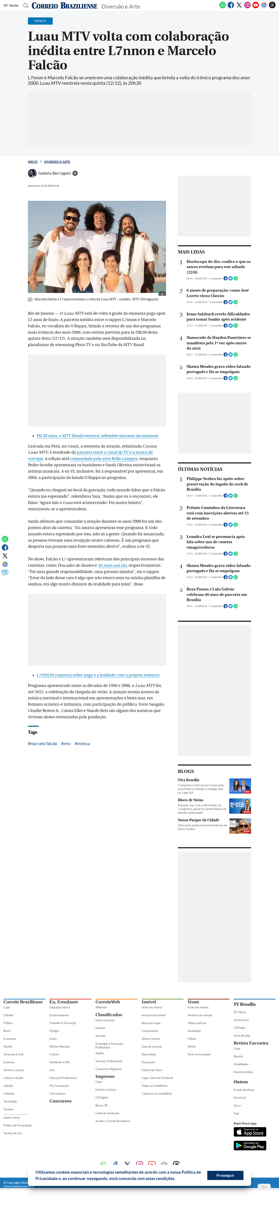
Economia (9, 1038)
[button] (177, 1179)
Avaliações (194, 1031)
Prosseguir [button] (225, 1175)
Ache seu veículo (198, 1007)
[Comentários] (5, 574)
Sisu (51, 1070)
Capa (6, 1007)
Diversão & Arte (13, 1054)
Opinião (8, 1085)
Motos (192, 1046)
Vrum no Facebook (199, 1054)
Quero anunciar (105, 1020)
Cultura (54, 1054)
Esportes (9, 1062)
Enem (53, 1038)
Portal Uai (240, 1097)
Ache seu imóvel (152, 1007)
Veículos (100, 1036)
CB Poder (239, 1027)
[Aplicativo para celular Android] (250, 1146)
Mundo (7, 1046)
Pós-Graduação (59, 1085)
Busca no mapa (151, 1023)
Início (32, 162)
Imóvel (149, 1001)
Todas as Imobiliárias (155, 1085)
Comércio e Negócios (108, 1069)
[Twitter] (239, 7)
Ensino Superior (59, 1015)
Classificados (108, 1014)
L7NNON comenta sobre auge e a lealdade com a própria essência (98, 675)
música (83, 743)
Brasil (6, 1031)
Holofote (8, 1093)
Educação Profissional (63, 1078)
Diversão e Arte (57, 162)
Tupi (236, 1113)
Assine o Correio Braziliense (112, 1121)
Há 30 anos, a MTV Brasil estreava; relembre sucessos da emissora (97, 435)
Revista (238, 1056)
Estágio (54, 1031)
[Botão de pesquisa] (24, 5)
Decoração (148, 1062)
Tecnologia (10, 1101)
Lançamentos (150, 1031)
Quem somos (11, 1117)
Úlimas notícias (151, 1038)
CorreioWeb (107, 1001)
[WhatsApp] (222, 7)
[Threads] (272, 7)
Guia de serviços (152, 1046)
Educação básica (59, 1007)
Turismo (8, 1109)
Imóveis (100, 1028)
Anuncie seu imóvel (154, 1015)
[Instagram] (247, 7)
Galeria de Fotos (152, 1070)
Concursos (60, 1101)
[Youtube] (255, 7)
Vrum (193, 1001)
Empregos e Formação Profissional (109, 1045)
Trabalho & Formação (62, 1023)
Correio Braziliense (23, 1001)
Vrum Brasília (242, 1035)
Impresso (105, 1076)
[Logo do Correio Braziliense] (64, 5)
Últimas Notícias (59, 1046)
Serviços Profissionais (108, 1061)
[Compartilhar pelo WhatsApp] (235, 279)
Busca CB (101, 1105)
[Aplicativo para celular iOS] (250, 1132)
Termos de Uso (12, 1133)
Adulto (99, 1053)
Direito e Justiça (13, 1070)
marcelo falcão (43, 743)
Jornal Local (241, 1020)
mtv (67, 743)
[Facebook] (231, 7)
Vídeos (192, 1038)
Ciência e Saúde (13, 1078)
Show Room (149, 1054)
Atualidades (241, 1064)
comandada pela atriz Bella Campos (103, 458)
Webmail (101, 1007)
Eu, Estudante (63, 1001)
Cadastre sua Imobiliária (157, 1093)
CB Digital (101, 1097)
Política (8, 1023)
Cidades (8, 1015)
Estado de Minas (244, 1090)
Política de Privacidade (17, 1125)
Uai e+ (238, 1105)
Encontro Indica (243, 1072)
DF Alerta (240, 1012)
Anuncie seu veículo (200, 1015)
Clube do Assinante (107, 1113)
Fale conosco (57, 1093)
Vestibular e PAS (59, 1062)
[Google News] (264, 7)
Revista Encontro (251, 1043)
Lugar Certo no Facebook (157, 1078)
